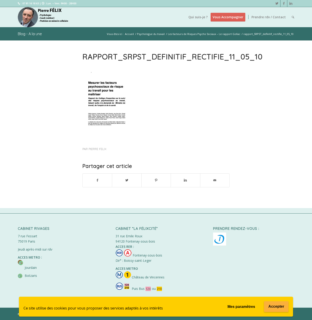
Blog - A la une (30, 34)
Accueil (129, 34)
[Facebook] (283, 3)
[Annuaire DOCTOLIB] (219, 244)
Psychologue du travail (151, 34)
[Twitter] (277, 3)
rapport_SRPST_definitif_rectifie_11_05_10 (172, 56)
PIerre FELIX (97, 149)
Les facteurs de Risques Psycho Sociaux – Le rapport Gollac (204, 34)
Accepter (276, 306)
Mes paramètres (241, 307)
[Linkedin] (290, 3)
